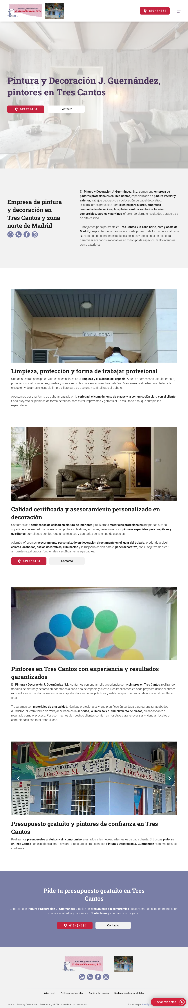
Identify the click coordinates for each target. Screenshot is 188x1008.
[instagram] (35, 234)
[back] (18, 778)
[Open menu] (178, 11)
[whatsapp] (10, 234)
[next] (169, 778)
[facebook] (27, 234)
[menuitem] (49, 993)
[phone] (18, 234)
